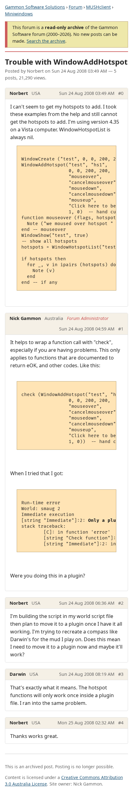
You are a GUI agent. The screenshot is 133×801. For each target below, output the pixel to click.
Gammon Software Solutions (35, 7)
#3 (120, 674)
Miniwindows (19, 14)
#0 (120, 93)
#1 (120, 329)
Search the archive (46, 41)
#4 (120, 723)
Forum (75, 7)
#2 (120, 603)
